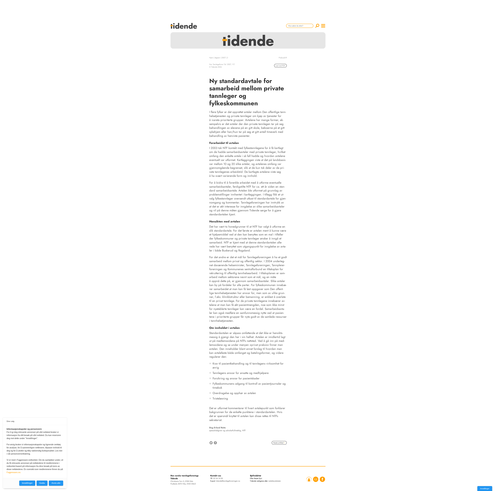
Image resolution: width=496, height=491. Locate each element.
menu (323, 25)
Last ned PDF (280, 65)
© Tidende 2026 (215, 67)
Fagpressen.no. (14, 472)
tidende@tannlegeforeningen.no (228, 481)
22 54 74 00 (218, 478)
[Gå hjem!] (184, 27)
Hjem (211, 57)
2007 (224, 57)
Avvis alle (56, 483)
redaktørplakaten (274, 481)
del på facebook (215, 443)
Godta (42, 483)
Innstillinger (484, 489)
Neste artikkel (278, 442)
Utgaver (217, 57)
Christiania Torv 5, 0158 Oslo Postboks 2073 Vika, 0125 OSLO (183, 482)
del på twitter (211, 443)
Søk (317, 25)
